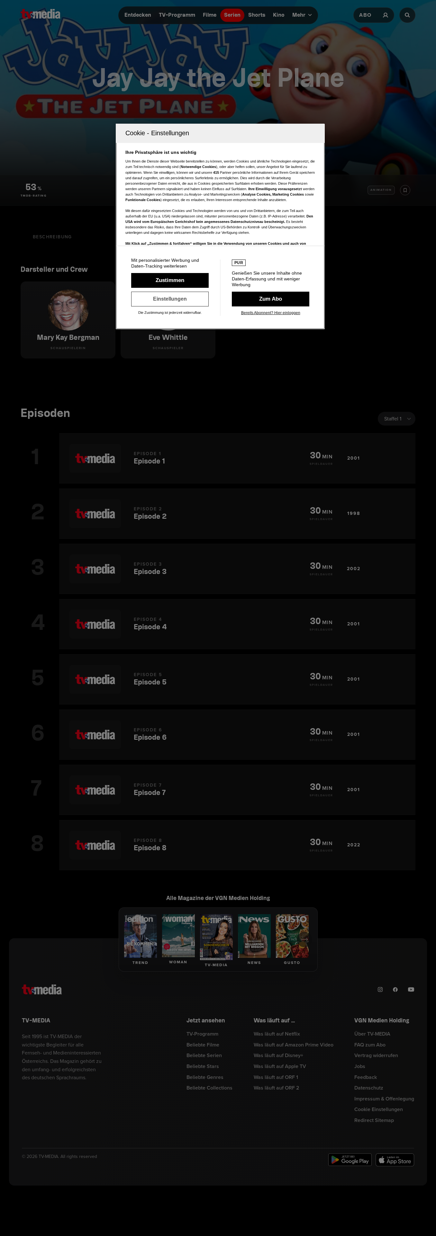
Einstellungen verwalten (170, 299)
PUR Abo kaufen (270, 299)
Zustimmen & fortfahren (170, 280)
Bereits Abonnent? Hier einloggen (270, 313)
